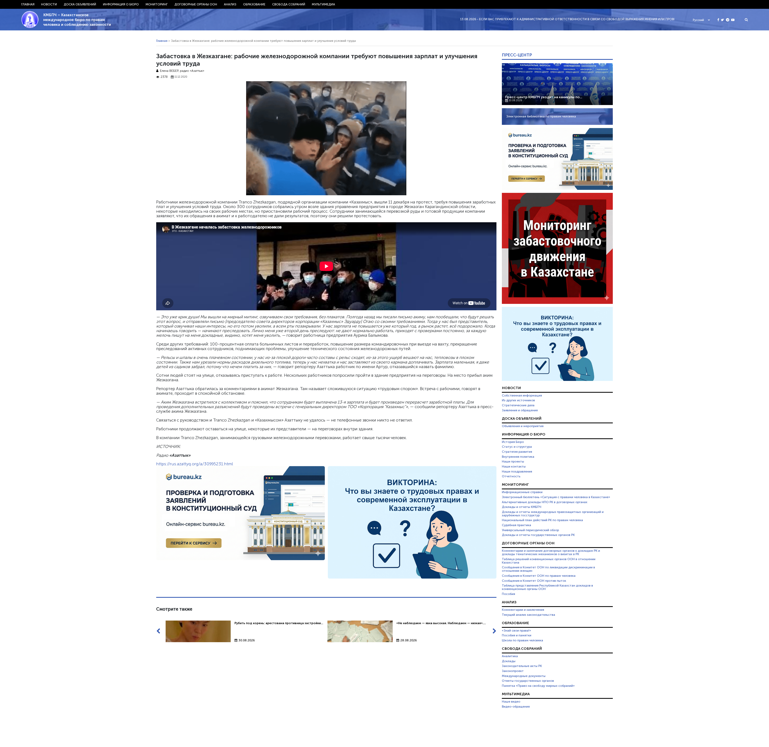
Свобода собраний (288, 4)
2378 (164, 77)
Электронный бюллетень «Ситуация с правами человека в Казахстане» (556, 497)
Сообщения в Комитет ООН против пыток (534, 581)
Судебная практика (516, 525)
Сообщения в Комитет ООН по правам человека (539, 576)
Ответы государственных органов (528, 681)
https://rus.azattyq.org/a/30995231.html (194, 463)
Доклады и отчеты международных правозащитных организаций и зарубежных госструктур (553, 513)
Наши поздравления (517, 471)
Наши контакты (514, 466)
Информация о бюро (121, 4)
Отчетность (511, 476)
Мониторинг (157, 4)
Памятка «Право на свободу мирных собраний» (538, 686)
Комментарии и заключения (523, 610)
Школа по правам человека (522, 640)
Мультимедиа (323, 4)
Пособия (508, 594)
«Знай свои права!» (516, 630)
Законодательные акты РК (522, 666)
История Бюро (513, 442)
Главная (27, 4)
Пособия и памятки (516, 635)
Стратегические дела (518, 405)
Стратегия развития (517, 452)
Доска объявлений (80, 4)
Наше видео (511, 701)
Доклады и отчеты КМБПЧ (521, 507)
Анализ (230, 4)
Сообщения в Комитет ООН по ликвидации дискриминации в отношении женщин (548, 569)
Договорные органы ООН (195, 4)
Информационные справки (522, 492)
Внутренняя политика (518, 457)
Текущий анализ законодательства (528, 615)
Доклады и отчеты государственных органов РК (538, 535)
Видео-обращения (516, 706)
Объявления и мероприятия (523, 426)
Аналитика (510, 656)
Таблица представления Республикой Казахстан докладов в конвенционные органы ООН (547, 587)
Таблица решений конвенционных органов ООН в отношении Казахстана (548, 560)
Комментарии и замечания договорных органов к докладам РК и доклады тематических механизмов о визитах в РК (551, 552)
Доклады (508, 661)
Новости (49, 4)
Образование (254, 4)
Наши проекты (513, 461)
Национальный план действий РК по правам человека (542, 520)
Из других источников (518, 400)
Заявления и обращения (520, 410)
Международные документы (524, 676)
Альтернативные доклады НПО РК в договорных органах (544, 502)
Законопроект (513, 671)
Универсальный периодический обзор (530, 530)
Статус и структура (517, 447)
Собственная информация (522, 395)
